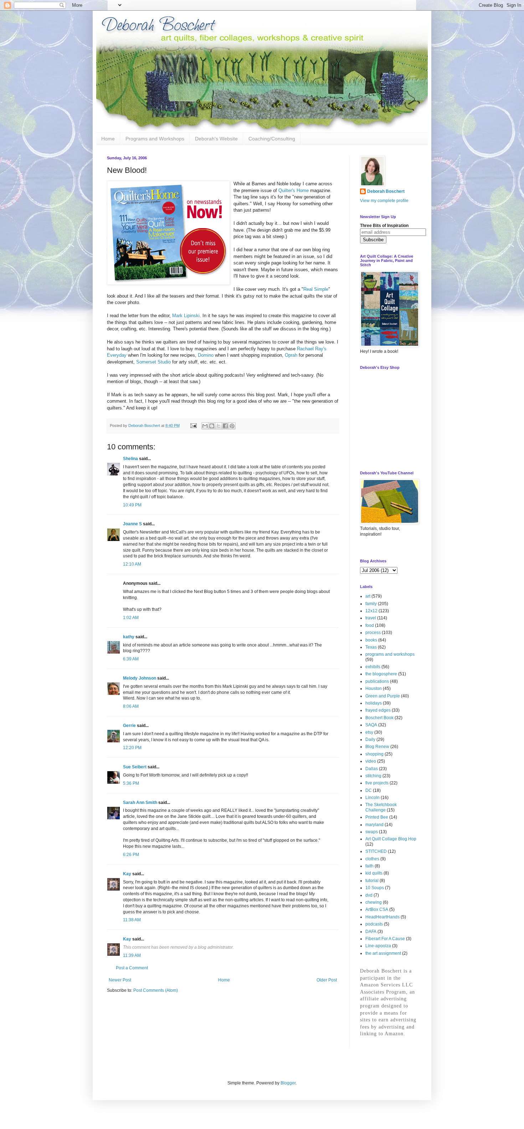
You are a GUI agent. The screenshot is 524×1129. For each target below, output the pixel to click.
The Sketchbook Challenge (381, 807)
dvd (369, 895)
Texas (371, 647)
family (371, 603)
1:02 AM (131, 617)
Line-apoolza (378, 945)
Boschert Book (379, 717)
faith (369, 865)
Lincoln (372, 797)
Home (108, 138)
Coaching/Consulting (271, 138)
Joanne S (132, 523)
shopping (374, 754)
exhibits (372, 666)
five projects (377, 782)
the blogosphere (381, 673)
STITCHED (376, 851)
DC (368, 790)
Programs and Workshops (154, 138)
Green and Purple (382, 696)
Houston (373, 688)
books (371, 640)
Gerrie (129, 725)
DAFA (370, 931)
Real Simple (315, 289)
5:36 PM (131, 783)
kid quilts (373, 873)
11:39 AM (132, 955)
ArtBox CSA (376, 909)
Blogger (288, 1083)
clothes (372, 858)
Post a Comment (132, 967)
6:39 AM (131, 658)
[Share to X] (218, 425)
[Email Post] (193, 425)
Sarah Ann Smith (140, 802)
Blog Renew (377, 746)
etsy (369, 732)
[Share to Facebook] (225, 425)
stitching (373, 775)
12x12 (371, 610)
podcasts (374, 924)
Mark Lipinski (186, 315)
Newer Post (120, 980)
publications (377, 681)
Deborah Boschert (386, 191)
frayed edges (378, 710)
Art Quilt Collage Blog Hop (390, 838)
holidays (373, 703)
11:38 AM (132, 919)
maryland (374, 824)
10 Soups (374, 887)
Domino (206, 355)
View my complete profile (384, 200)
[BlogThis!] (211, 425)
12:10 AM (132, 564)
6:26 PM (131, 854)
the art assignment (383, 953)
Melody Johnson (139, 678)
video (370, 761)
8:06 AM (131, 706)
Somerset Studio (153, 362)
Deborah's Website (216, 138)
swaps (371, 831)
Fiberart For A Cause (385, 938)
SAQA (371, 724)
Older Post (327, 980)
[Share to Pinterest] (232, 425)
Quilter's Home (293, 190)
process (373, 632)
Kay (127, 873)
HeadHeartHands (382, 916)
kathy (128, 636)
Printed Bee (376, 817)
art (367, 596)
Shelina (130, 458)
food (369, 625)
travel (370, 617)
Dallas (371, 768)
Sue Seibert (135, 766)
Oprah (291, 355)
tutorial (372, 880)
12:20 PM (132, 747)
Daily (370, 739)
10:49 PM (132, 504)
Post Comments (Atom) (155, 990)
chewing (373, 902)
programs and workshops (390, 654)
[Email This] (205, 425)
